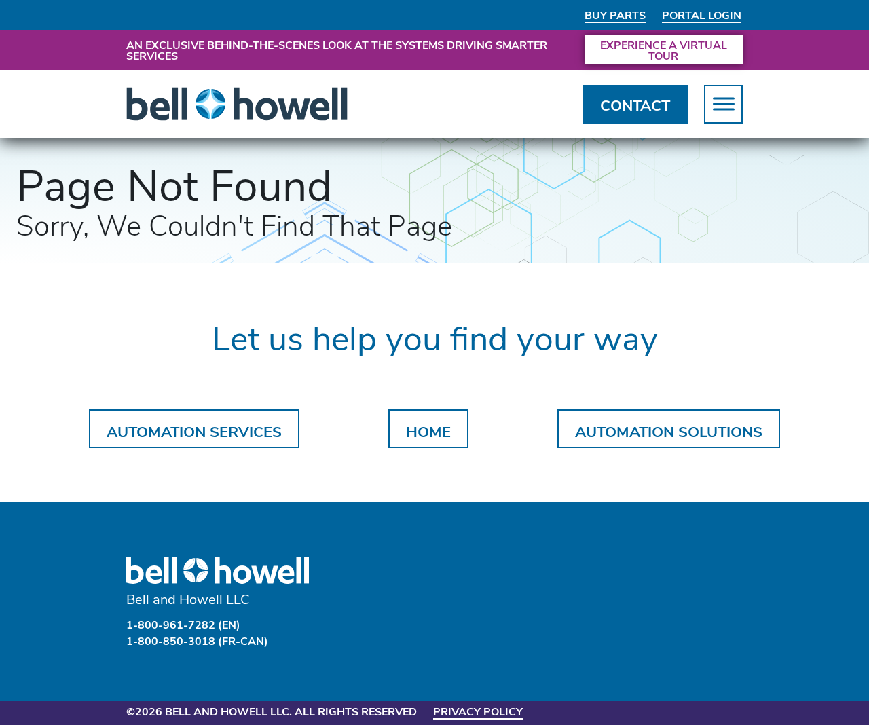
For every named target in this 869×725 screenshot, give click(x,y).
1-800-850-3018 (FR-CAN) (197, 640)
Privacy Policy (478, 711)
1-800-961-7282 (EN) (183, 624)
